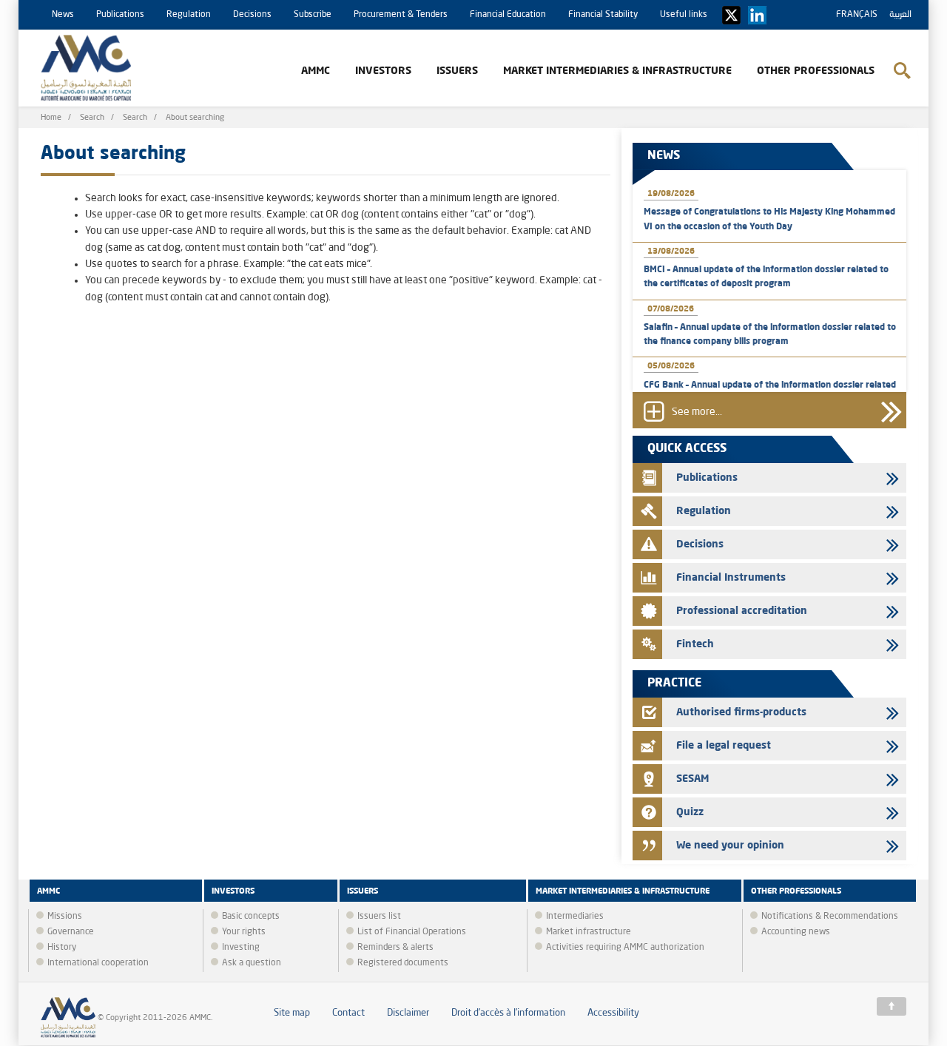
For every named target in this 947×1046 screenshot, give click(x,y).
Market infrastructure (588, 932)
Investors (383, 71)
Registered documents (402, 963)
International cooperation (98, 963)
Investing (241, 947)
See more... (697, 412)
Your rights (244, 932)
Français (856, 14)
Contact (348, 1013)
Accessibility (613, 1013)
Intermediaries (575, 916)
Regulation (188, 14)
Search (92, 118)
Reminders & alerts (395, 947)
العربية (900, 14)
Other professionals (815, 71)
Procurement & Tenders (401, 14)
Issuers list (379, 916)
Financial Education (508, 14)
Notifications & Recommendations (829, 916)
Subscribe (312, 14)
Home (51, 118)
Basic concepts (251, 916)
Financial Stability (603, 14)
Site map (292, 1013)
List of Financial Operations (411, 932)
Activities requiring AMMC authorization (625, 947)
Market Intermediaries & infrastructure (617, 71)
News (63, 14)
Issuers (457, 71)
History (61, 947)
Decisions (252, 14)
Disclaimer (408, 1013)
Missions (64, 916)
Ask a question (251, 963)
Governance (70, 932)
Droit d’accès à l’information (508, 1013)
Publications (120, 14)
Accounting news (795, 932)
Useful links (683, 14)
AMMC (315, 71)
